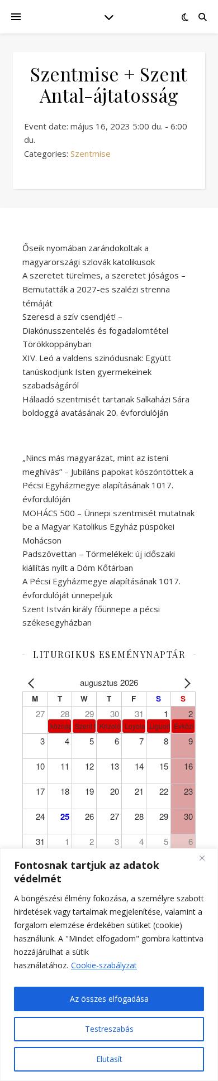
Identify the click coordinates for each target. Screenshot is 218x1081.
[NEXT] (185, 683)
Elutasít (109, 1059)
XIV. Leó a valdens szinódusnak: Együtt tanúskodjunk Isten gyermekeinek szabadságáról (96, 371)
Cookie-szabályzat (104, 965)
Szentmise (90, 153)
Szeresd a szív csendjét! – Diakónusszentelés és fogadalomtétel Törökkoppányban (95, 330)
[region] (109, 964)
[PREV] (33, 683)
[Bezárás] (206, 857)
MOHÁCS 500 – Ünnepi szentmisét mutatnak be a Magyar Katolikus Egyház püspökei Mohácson (108, 526)
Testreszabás (109, 1029)
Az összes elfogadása (109, 998)
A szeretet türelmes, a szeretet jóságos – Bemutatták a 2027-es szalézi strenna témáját (104, 289)
